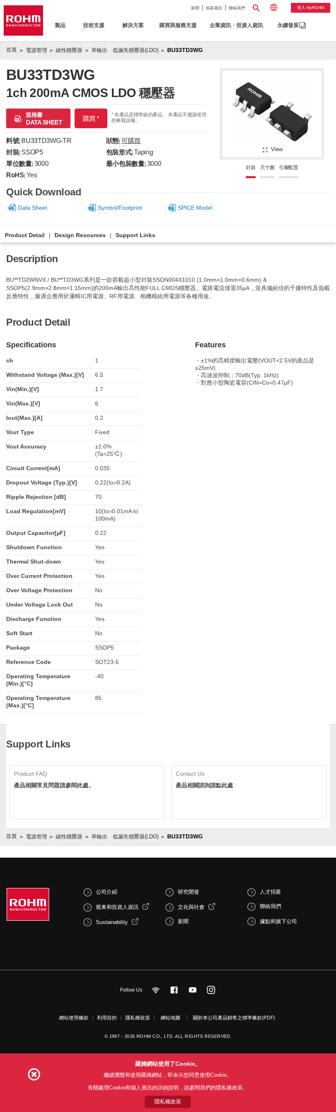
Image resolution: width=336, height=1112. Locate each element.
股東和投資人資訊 (117, 907)
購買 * (91, 118)
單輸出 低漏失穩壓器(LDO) (125, 50)
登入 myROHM (310, 7)
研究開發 (188, 892)
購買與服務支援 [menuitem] (178, 25)
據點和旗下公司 (278, 921)
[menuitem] (288, 25)
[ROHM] (23, 20)
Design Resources (80, 235)
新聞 (195, 8)
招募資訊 (214, 8)
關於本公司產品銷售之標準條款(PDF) (234, 1018)
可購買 (131, 140)
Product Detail (25, 235)
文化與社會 (191, 907)
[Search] (256, 7)
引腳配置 (288, 167)
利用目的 (107, 1018)
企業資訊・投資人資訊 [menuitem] (236, 25)
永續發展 (288, 25)
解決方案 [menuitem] (133, 25)
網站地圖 (170, 1018)
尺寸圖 (267, 167)
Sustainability (112, 922)
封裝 (251, 167)
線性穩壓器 (69, 50)
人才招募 (270, 892)
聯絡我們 (237, 8)
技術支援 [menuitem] (93, 25)
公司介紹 (106, 892)
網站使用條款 (74, 1018)
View (277, 149)
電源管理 (36, 50)
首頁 (11, 50)
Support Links (135, 235)
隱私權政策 (137, 1018)
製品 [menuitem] (60, 25)
